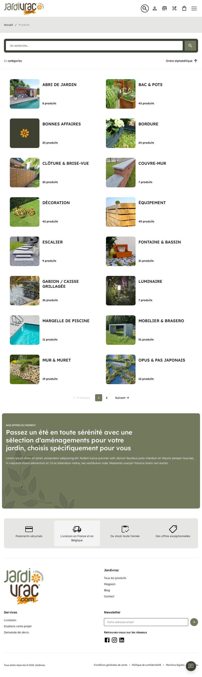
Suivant (120, 398)
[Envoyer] (194, 622)
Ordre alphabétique (179, 61)
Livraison (10, 620)
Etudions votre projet (18, 626)
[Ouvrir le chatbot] (191, 666)
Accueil (8, 25)
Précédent (83, 398)
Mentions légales (175, 664)
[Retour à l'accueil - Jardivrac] (24, 8)
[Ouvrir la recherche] (145, 8)
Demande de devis (16, 632)
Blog (107, 590)
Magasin (109, 584)
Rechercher (190, 46)
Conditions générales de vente (110, 664)
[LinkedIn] (122, 640)
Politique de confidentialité (146, 664)
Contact (109, 596)
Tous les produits (115, 578)
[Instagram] (114, 640)
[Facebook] (107, 640)
